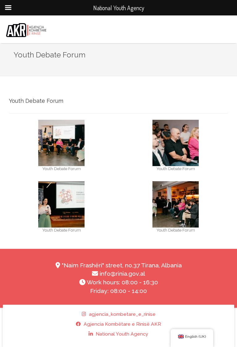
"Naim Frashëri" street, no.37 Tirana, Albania (121, 265)
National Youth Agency (121, 334)
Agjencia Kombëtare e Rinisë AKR (121, 324)
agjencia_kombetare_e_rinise (122, 314)
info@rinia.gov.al (121, 273)
